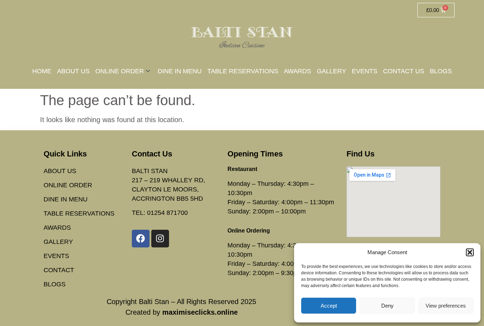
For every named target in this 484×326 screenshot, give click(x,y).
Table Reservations (242, 71)
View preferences (446, 306)
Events (364, 71)
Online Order (119, 71)
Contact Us (403, 71)
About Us (73, 71)
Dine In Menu (180, 71)
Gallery (331, 71)
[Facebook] (141, 238)
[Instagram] (160, 238)
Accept (329, 306)
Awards (297, 71)
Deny (387, 306)
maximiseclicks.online (200, 312)
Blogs (441, 71)
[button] (469, 252)
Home (41, 71)
